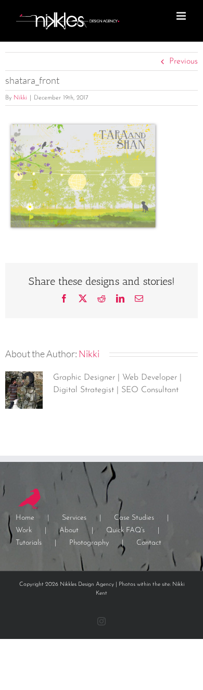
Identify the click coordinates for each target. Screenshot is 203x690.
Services (74, 518)
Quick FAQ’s (125, 530)
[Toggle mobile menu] (181, 15)
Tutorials (29, 543)
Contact (148, 543)
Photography (89, 543)
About (69, 530)
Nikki (20, 98)
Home (25, 518)
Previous (183, 61)
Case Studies (134, 518)
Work (24, 530)
